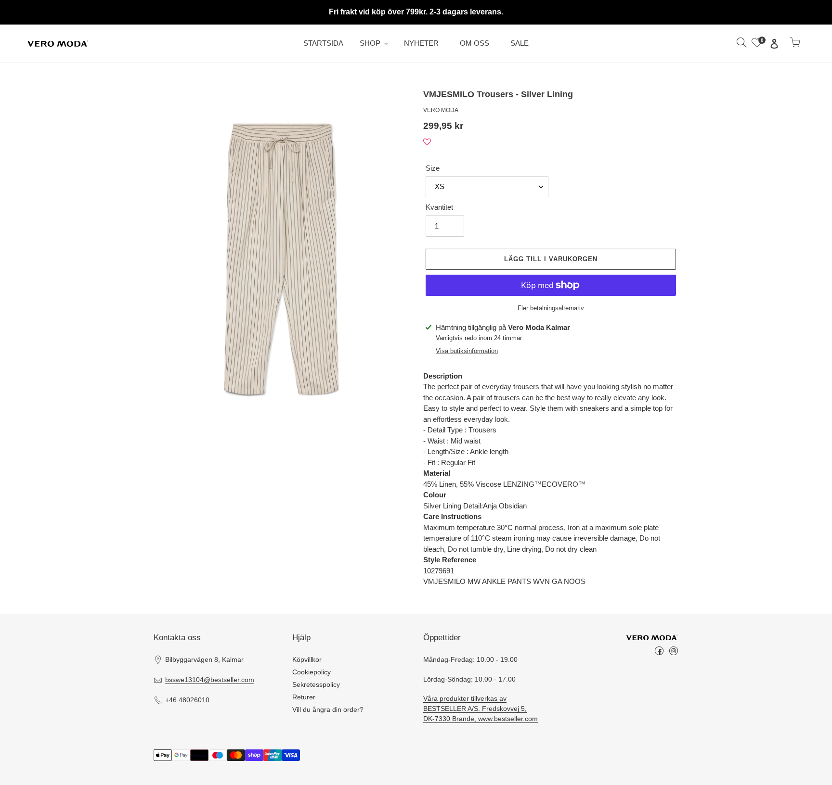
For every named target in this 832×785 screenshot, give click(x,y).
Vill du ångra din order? (328, 709)
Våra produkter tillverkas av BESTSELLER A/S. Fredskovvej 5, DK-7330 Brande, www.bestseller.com (480, 708)
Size (433, 168)
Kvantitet (439, 207)
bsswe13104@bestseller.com (209, 680)
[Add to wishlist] (427, 142)
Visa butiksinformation (467, 351)
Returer (303, 697)
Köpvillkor (307, 659)
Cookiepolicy (311, 672)
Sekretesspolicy (316, 684)
